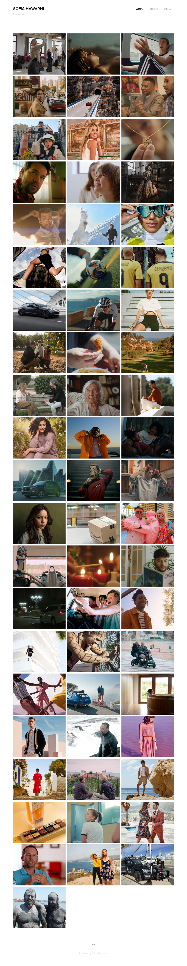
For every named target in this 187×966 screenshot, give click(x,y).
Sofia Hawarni (28, 9)
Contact (168, 9)
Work (139, 9)
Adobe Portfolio (100, 953)
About (154, 9)
